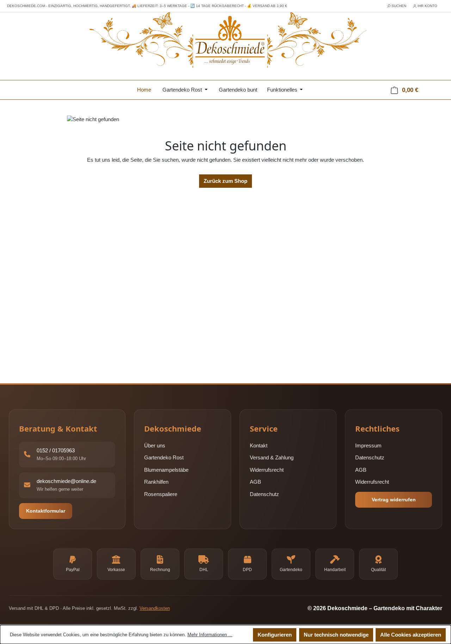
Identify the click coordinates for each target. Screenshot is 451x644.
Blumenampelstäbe (166, 470)
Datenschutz (264, 494)
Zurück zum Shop (225, 181)
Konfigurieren (275, 635)
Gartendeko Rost (164, 458)
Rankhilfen (156, 482)
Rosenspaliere (160, 494)
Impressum (368, 445)
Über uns (154, 445)
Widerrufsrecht (267, 470)
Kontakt (258, 445)
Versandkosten (155, 608)
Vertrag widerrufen (394, 499)
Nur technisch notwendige (336, 635)
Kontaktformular (45, 511)
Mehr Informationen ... (210, 634)
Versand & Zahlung (272, 458)
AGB (255, 482)
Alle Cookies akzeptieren (410, 635)
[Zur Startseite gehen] (225, 40)
